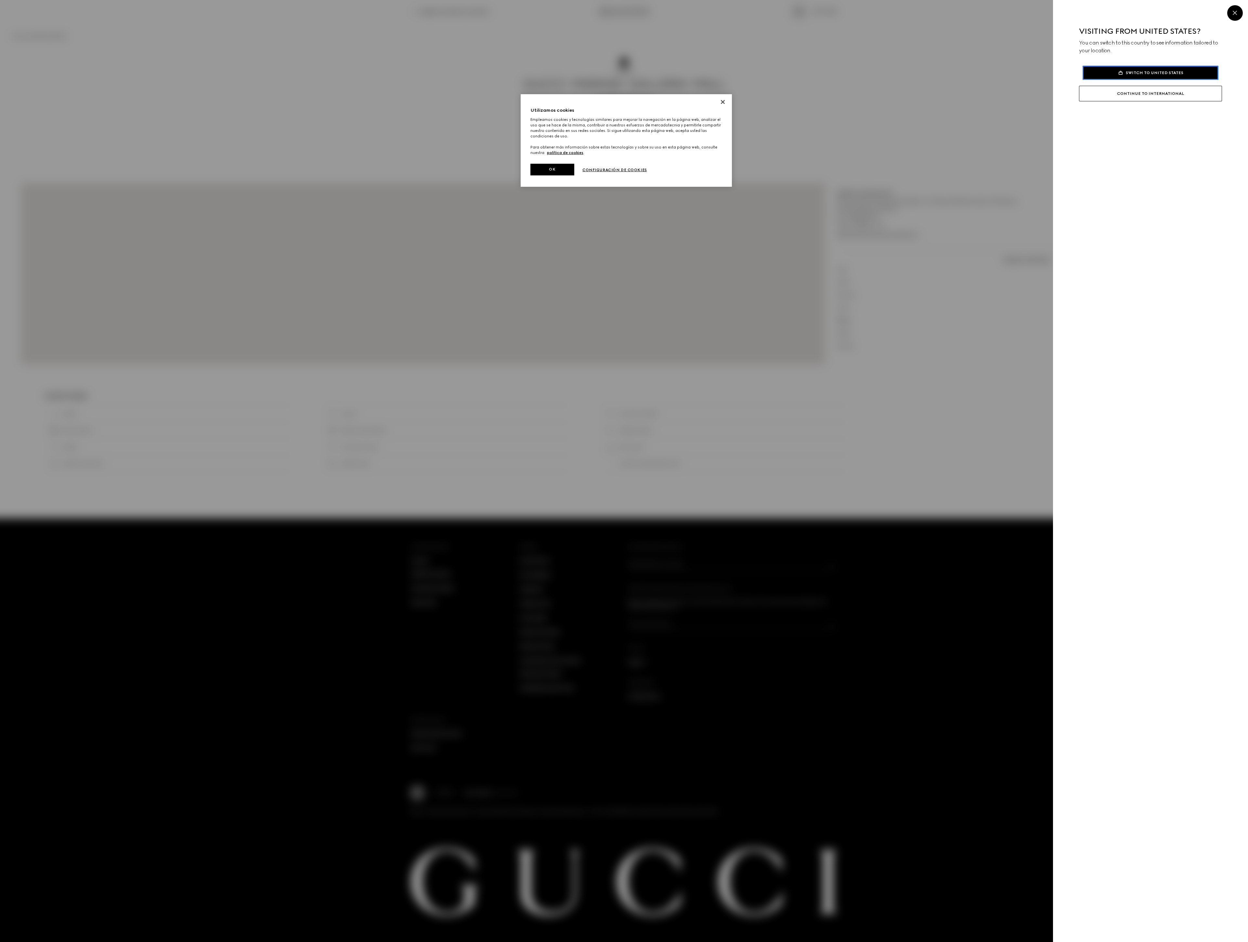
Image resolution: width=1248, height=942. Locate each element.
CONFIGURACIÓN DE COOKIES (614, 170)
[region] (626, 140)
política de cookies (565, 152)
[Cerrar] (723, 102)
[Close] (1235, 13)
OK (552, 169)
